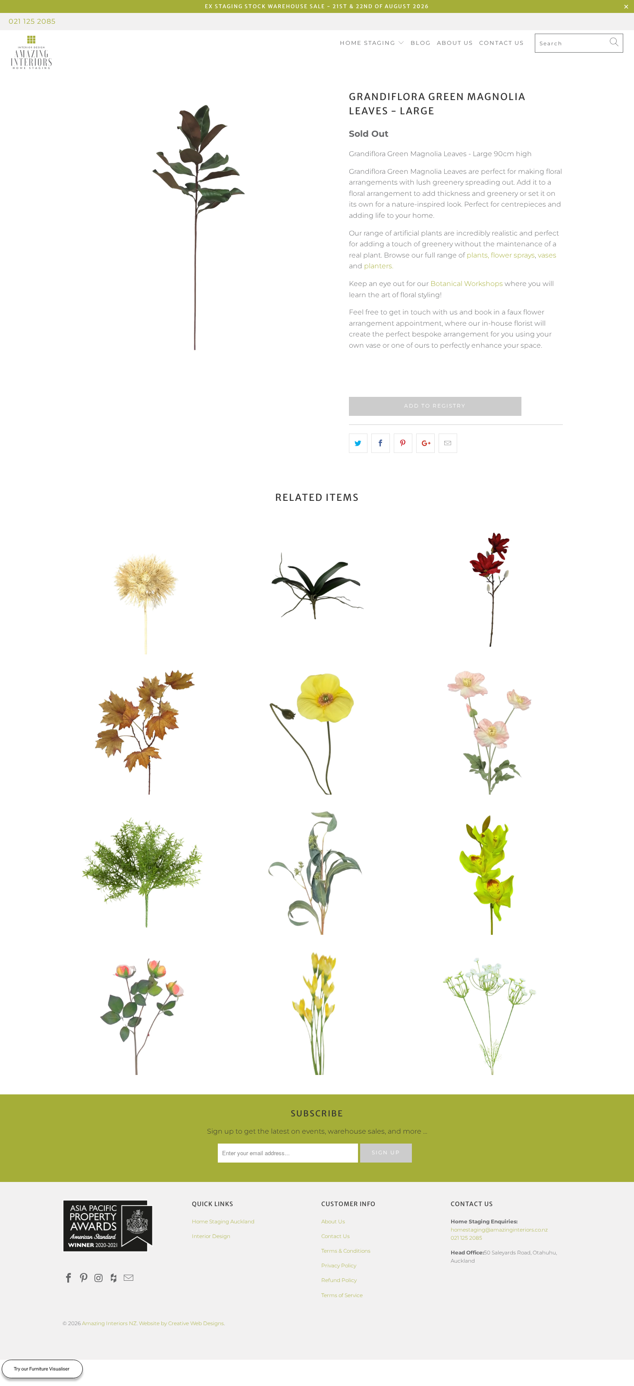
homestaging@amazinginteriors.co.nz (499, 1229)
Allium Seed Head (144, 589)
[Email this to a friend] (448, 443)
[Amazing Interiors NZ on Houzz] (113, 1278)
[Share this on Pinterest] (403, 443)
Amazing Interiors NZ (109, 1323)
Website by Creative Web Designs (181, 1323)
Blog (421, 42)
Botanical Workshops (466, 284)
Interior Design (211, 1236)
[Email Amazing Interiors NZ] (128, 1278)
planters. (378, 266)
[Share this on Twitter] (358, 443)
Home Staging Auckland (223, 1221)
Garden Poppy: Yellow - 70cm (317, 730)
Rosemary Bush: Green (144, 870)
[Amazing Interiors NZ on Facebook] (69, 1278)
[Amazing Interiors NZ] (55, 52)
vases (547, 255)
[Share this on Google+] (425, 443)
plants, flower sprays (501, 255)
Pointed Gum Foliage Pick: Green (317, 870)
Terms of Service (342, 1295)
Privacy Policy (338, 1265)
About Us (455, 42)
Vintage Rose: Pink (144, 1010)
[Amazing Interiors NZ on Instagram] (98, 1278)
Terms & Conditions (345, 1251)
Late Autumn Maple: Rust (144, 730)
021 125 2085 (32, 21)
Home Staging (369, 42)
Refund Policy (339, 1280)
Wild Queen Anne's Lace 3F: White (489, 1010)
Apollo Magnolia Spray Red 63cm (489, 589)
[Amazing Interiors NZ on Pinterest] (84, 1278)
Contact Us (501, 42)
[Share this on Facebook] (380, 443)
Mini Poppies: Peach (489, 730)
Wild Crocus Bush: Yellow (317, 1010)
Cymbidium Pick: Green (489, 870)
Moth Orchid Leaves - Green (317, 589)
